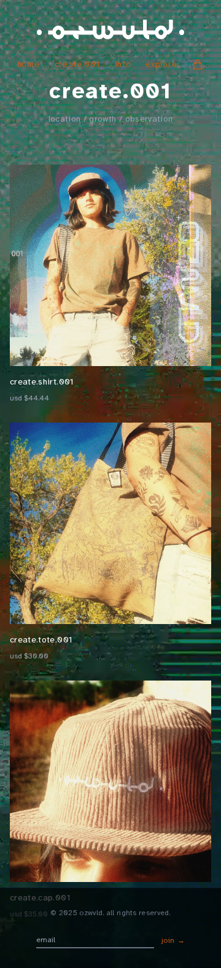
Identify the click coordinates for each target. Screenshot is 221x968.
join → (173, 940)
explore (161, 64)
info (123, 64)
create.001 (77, 64)
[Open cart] (198, 64)
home (28, 64)
